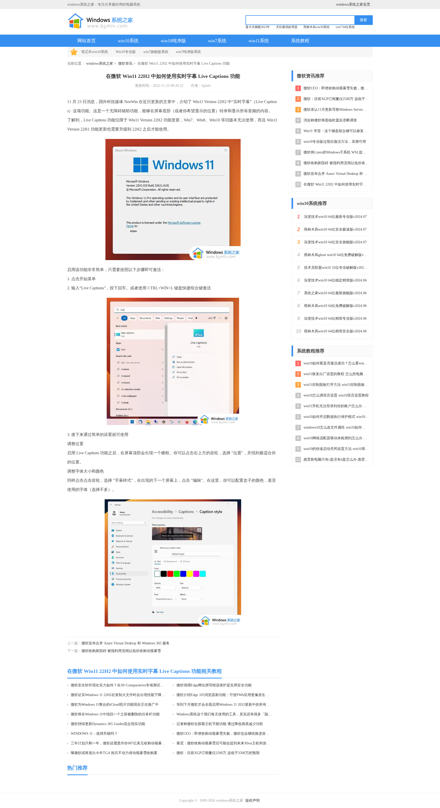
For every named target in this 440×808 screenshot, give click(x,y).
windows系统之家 (99, 63)
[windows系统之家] (102, 21)
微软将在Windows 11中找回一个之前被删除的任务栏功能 (115, 714)
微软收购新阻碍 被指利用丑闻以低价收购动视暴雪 (121, 651)
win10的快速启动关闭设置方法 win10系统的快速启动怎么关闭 (336, 449)
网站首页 (86, 40)
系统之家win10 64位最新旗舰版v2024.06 (335, 293)
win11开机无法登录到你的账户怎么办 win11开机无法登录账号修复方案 (336, 406)
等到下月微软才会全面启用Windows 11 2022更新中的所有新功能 (224, 704)
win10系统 (128, 40)
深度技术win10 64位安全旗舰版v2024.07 (335, 242)
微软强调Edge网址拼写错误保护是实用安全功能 (214, 685)
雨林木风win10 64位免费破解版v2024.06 (335, 306)
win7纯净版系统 (188, 52)
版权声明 (252, 800)
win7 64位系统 (345, 27)
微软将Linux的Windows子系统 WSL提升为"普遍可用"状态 (336, 152)
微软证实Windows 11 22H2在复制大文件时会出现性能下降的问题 (118, 695)
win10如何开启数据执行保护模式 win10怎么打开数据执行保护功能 (336, 417)
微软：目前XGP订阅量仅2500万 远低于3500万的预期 (217, 753)
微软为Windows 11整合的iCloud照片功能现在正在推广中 (115, 704)
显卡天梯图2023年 (257, 27)
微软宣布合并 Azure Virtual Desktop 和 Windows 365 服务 (125, 643)
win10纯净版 (173, 40)
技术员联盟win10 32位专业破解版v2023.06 (336, 268)
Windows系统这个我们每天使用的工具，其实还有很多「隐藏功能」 (224, 714)
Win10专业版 (126, 52)
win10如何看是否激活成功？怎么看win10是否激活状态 (336, 363)
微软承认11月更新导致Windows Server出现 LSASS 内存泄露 (336, 109)
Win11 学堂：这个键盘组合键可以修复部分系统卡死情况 (336, 131)
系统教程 (300, 40)
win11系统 (259, 40)
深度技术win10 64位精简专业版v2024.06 (335, 318)
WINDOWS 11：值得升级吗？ (94, 733)
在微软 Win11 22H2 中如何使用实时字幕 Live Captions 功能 (336, 184)
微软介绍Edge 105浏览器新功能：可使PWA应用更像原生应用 (224, 695)
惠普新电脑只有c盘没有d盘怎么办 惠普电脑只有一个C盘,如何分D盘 (336, 459)
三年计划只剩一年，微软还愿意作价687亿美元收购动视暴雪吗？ (118, 743)
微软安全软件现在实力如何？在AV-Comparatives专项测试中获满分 (118, 685)
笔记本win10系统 (94, 52)
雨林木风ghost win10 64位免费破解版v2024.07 (336, 255)
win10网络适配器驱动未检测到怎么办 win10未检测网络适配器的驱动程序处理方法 (336, 438)
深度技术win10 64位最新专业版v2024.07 (335, 217)
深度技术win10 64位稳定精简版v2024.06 (335, 280)
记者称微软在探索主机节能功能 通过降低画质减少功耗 (219, 724)
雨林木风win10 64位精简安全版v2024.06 (335, 331)
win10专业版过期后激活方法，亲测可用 (335, 142)
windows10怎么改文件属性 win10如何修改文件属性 (336, 427)
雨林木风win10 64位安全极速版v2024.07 (335, 229)
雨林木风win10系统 (316, 27)
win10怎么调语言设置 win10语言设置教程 (336, 395)
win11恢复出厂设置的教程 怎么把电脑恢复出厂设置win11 (336, 374)
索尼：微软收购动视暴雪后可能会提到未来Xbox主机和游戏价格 (224, 743)
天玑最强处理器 (286, 27)
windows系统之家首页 (353, 4)
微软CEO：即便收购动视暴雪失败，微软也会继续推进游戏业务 (224, 733)
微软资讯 (125, 63)
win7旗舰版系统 (155, 52)
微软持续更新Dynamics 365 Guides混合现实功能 (108, 724)
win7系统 (217, 40)
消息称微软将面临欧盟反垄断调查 (330, 120)
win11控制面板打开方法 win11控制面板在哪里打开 (336, 385)
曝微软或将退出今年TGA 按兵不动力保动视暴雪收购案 (114, 753)
